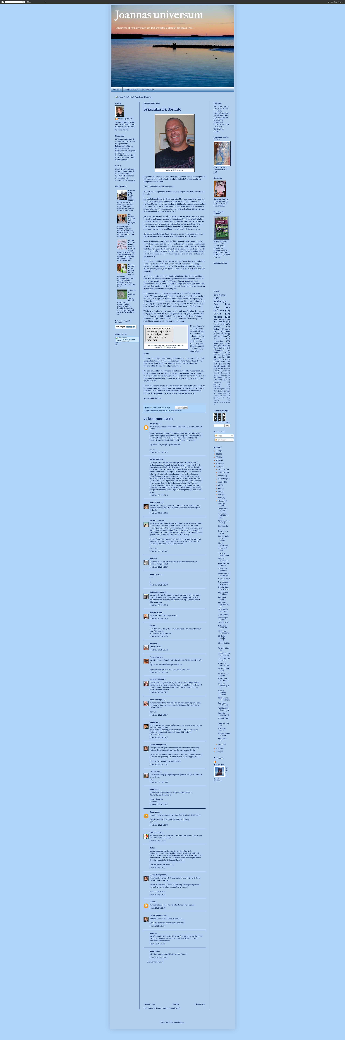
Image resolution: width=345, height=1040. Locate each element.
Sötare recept (148, 89)
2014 (218, 460)
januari (220, 744)
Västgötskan (154, 657)
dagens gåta (219, 362)
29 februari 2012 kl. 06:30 (159, 672)
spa (226, 377)
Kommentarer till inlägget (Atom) (168, 1008)
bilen (228, 391)
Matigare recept (131, 89)
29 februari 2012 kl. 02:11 (159, 650)
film (215, 366)
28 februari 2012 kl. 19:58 (159, 585)
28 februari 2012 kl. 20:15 (159, 605)
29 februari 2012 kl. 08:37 (159, 692)
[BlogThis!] (178, 407)
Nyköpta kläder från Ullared (223, 588)
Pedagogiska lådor (222, 739)
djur (224, 348)
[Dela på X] (181, 407)
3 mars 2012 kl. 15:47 (157, 908)
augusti (221, 482)
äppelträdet (217, 384)
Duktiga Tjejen (155, 460)
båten (215, 379)
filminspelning (218, 377)
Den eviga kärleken (222, 505)
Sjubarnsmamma (156, 680)
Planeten (128, 339)
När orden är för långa (223, 669)
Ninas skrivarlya (156, 700)
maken (216, 329)
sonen (227, 319)
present (227, 368)
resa (227, 307)
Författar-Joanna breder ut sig (224, 654)
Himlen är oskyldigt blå (223, 714)
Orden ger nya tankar (223, 532)
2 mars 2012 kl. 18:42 (157, 868)
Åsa (151, 626)
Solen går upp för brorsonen (224, 583)
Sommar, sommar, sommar (222, 693)
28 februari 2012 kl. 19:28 (159, 567)
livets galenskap (176, 410)
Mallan (152, 559)
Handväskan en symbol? (223, 564)
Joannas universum (159, 14)
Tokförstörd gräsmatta (131, 293)
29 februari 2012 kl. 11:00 (159, 782)
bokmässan (222, 393)
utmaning (222, 336)
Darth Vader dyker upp (222, 627)
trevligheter (220, 295)
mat (222, 310)
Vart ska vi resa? (224, 579)
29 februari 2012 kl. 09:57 (159, 737)
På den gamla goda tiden (223, 610)
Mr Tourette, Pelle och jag (223, 664)
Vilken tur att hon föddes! (223, 680)
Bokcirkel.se (119, 146)
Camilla (152, 722)
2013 (218, 463)
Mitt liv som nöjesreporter (224, 632)
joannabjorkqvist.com (123, 155)
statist (218, 371)
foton (228, 355)
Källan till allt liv (223, 623)
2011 (218, 749)
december (222, 469)
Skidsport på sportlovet (222, 569)
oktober (221, 476)
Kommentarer (222, 440)
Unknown (153, 424)
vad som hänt (173, 199)
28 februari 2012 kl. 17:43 (159, 495)
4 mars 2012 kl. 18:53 (157, 944)
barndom (224, 375)
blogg (227, 334)
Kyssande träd (223, 614)
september (222, 479)
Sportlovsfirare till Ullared (223, 593)
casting (216, 395)
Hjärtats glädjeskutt (223, 544)
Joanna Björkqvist (157, 745)
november (222, 472)
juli (219, 485)
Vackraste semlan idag (223, 554)
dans (224, 395)
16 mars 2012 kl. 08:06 (158, 957)
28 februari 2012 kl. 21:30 (159, 618)
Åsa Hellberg (155, 612)
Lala (151, 902)
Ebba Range (154, 832)
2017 (218, 451)
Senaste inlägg (149, 1004)
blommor (217, 327)
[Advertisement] (174, 983)
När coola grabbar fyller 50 (223, 686)
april (220, 495)
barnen (218, 316)
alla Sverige (125, 341)
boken (217, 313)
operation (217, 398)
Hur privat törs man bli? (223, 674)
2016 (218, 454)
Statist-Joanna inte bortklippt (224, 699)
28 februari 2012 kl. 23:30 (159, 636)
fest (225, 344)
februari (221, 501)
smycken (221, 357)
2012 (218, 467)
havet (216, 343)
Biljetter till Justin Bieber (131, 242)
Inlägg (219, 436)
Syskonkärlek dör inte (222, 510)
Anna (152, 933)
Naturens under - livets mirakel (223, 538)
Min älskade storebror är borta (131, 217)
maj (219, 491)
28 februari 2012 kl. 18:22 (159, 513)
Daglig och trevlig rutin (223, 704)
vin (215, 339)
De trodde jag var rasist (223, 619)
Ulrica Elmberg (218, 391)
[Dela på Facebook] (183, 407)
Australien (217, 386)
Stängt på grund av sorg (223, 522)
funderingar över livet (163, 410)
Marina (152, 644)
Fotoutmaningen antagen (224, 734)
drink (215, 373)
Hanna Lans (154, 574)
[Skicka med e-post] (176, 407)
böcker (222, 322)
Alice (224, 359)
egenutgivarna (218, 402)
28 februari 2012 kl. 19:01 (159, 551)
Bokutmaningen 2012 (220, 389)
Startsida (117, 89)
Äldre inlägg (200, 1004)
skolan (216, 348)
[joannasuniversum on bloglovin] (126, 328)
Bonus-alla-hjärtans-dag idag (223, 604)
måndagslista (218, 350)
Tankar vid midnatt (157, 592)
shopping (217, 353)
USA (219, 355)
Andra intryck (155, 502)
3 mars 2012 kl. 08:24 (157, 895)
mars (220, 498)
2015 (218, 457)
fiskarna (224, 373)
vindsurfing (218, 341)
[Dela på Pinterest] (186, 407)
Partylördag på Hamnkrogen (223, 709)
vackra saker (219, 324)
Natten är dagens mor (223, 559)
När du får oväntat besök (221, 638)
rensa (228, 402)
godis (227, 329)
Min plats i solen (156, 520)
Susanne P (154, 772)
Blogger (181, 1023)
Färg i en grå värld (222, 549)
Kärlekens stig (131, 192)
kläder (216, 364)
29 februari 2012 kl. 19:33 (159, 825)
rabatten (223, 366)
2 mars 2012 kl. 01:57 (157, 841)
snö (224, 364)
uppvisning (217, 382)
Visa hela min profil (122, 130)
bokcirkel (217, 368)
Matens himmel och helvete (223, 575)
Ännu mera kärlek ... (222, 598)
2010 (218, 752)
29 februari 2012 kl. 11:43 (159, 805)
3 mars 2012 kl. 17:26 (157, 926)
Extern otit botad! (131, 265)
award (225, 370)
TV (226, 379)
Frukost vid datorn (222, 729)
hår (221, 379)
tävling (216, 359)
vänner (217, 334)
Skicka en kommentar (155, 962)
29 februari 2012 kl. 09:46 (159, 715)
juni (219, 488)
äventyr (227, 353)
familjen (153, 410)
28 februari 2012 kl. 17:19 (159, 452)
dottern (217, 319)
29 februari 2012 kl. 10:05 (159, 764)
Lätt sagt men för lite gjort (224, 659)
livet (215, 375)
